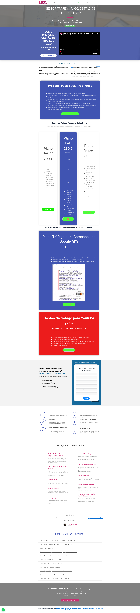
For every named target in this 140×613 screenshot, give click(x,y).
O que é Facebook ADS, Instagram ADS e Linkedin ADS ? (54, 555)
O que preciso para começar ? (47, 548)
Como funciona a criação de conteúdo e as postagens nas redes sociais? (58, 552)
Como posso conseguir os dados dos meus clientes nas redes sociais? (58, 574)
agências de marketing (95, 518)
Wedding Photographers (70, 609)
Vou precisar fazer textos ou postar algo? (50, 567)
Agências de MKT (99, 608)
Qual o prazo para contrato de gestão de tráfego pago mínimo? (56, 544)
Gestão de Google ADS (85, 2)
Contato (94, 2)
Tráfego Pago (76, 2)
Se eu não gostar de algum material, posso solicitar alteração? (56, 571)
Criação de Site (56, 2)
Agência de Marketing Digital (88, 608)
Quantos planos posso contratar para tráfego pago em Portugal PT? (57, 540)
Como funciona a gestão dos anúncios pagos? (52, 563)
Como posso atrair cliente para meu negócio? (51, 559)
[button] (70, 541)
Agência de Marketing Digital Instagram (73, 608)
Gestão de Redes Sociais (66, 2)
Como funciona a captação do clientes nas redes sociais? (55, 578)
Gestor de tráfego (60, 608)
